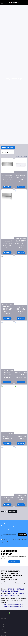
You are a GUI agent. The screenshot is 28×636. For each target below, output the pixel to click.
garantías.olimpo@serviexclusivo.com (14, 604)
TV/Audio (3, 621)
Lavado (2, 627)
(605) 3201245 (15, 591)
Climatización (4, 618)
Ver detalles (7, 186)
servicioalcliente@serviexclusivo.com (14, 606)
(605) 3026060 (11, 589)
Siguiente (11, 511)
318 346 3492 (14, 595)
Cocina (2, 629)
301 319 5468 (5, 595)
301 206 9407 (11, 593)
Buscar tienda (14, 561)
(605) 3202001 (5, 591)
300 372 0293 (20, 593)
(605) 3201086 (21, 589)
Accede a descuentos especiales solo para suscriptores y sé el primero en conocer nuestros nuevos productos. (13, 528)
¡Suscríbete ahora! (22, 534)
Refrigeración (4, 624)
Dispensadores (4, 632)
